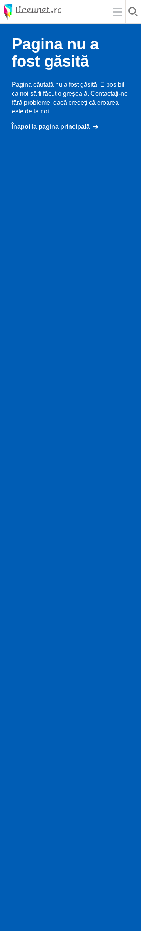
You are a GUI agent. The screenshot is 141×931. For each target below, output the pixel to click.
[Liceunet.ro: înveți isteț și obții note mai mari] (55, 11)
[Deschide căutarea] (133, 13)
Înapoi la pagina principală (51, 126)
